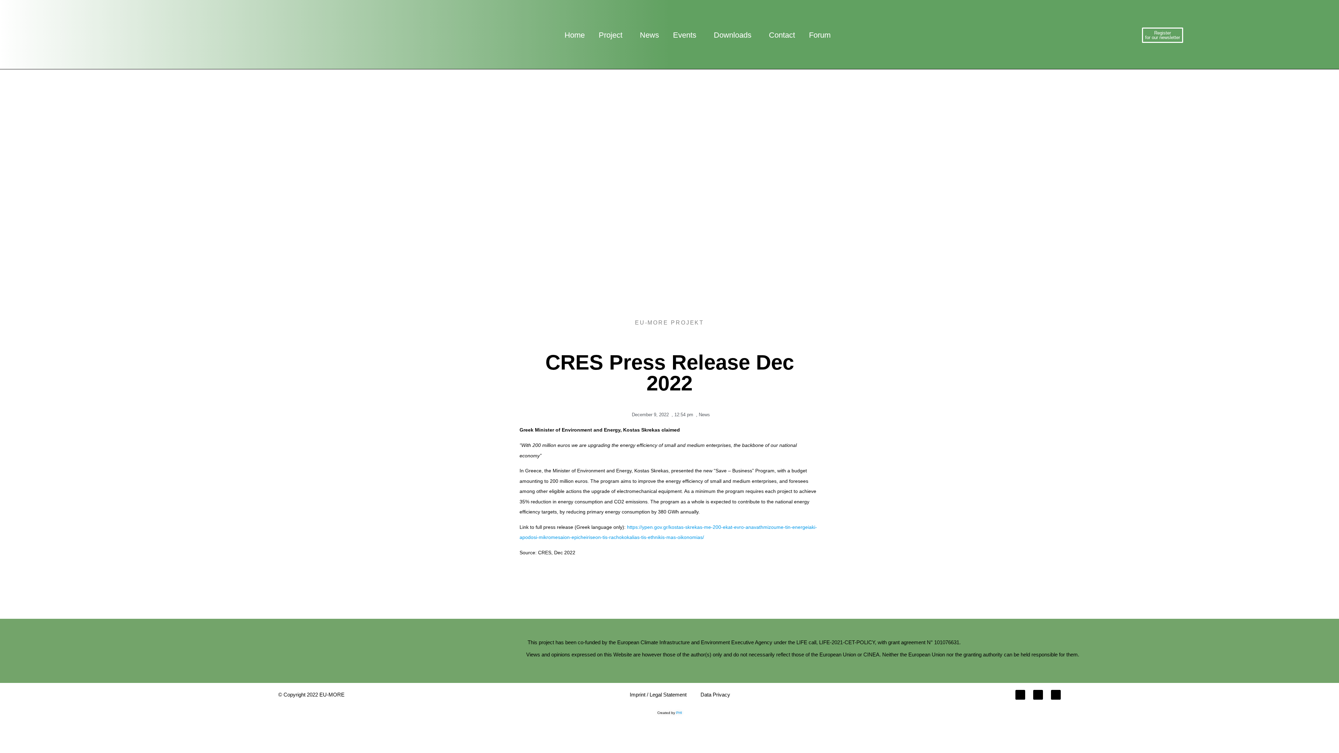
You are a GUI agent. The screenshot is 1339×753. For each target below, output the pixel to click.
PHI (679, 713)
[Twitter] (1038, 695)
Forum (820, 35)
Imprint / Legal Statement (658, 695)
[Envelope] (1020, 695)
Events (684, 35)
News (649, 35)
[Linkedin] (1056, 695)
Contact (782, 35)
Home (575, 35)
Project (610, 35)
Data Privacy (715, 695)
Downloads (732, 35)
